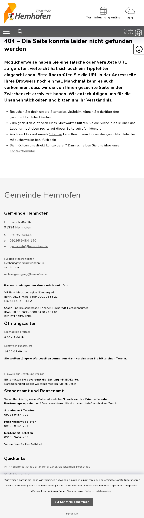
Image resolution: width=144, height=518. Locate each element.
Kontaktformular (22, 151)
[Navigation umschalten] (6, 32)
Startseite (58, 112)
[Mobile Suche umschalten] (20, 31)
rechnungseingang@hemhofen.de (25, 274)
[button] (138, 49)
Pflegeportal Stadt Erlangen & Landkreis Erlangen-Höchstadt (49, 467)
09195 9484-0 (21, 235)
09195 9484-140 (23, 240)
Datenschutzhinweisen (98, 491)
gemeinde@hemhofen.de (29, 246)
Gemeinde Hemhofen (42, 195)
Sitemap (55, 134)
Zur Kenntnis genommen (72, 502)
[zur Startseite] (27, 13)
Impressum (72, 513)
